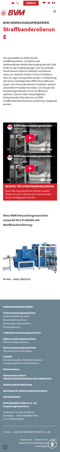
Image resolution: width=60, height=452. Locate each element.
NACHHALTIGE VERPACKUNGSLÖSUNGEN (25, 390)
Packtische (33, 363)
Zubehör (7, 356)
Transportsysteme (12, 363)
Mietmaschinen (11, 369)
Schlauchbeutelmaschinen (17, 323)
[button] (5, 447)
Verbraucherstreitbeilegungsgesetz (37, 442)
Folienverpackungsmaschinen (19, 312)
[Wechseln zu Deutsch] (44, 3)
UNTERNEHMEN (12, 397)
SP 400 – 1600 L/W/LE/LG (16, 279)
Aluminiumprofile (12, 359)
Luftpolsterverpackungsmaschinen (22, 332)
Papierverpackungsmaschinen (19, 338)
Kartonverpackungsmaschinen (19, 347)
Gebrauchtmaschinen (14, 375)
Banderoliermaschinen (15, 319)
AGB (53, 439)
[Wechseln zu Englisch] (48, 3)
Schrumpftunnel (11, 327)
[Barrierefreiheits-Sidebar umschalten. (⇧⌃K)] (52, 444)
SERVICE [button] (31, 3)
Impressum (26, 439)
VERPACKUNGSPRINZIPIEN (17, 384)
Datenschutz (41, 439)
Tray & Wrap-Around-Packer (17, 351)
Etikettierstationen (32, 359)
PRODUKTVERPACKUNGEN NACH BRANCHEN (27, 378)
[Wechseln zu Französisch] (53, 3)
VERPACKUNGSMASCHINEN (18, 306)
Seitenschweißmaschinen (16, 316)
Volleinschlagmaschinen (16, 342)
